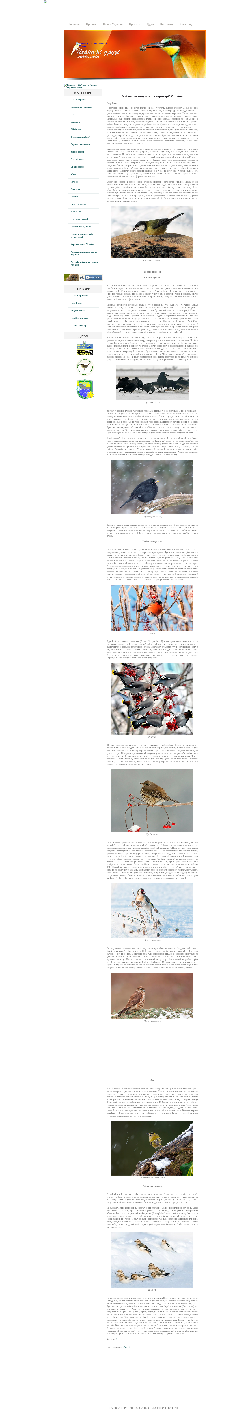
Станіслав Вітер (79, 325)
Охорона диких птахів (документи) (82, 235)
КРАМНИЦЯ (173, 1408)
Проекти (134, 24)
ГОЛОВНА (114, 1408)
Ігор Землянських (79, 318)
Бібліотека (76, 129)
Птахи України (113, 24)
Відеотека (75, 122)
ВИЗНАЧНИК (142, 1408)
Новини (74, 196)
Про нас (91, 24)
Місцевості (76, 211)
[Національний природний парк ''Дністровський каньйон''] (85, 398)
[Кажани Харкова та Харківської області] (85, 354)
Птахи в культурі (79, 219)
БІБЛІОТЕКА (158, 1408)
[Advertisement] (133, 8)
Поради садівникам (80, 144)
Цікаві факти (77, 167)
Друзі (150, 24)
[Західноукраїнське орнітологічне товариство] (85, 375)
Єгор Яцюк (76, 303)
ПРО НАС (128, 1408)
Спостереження (78, 204)
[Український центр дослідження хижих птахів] (85, 349)
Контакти (166, 24)
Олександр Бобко (79, 295)
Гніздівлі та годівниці (81, 107)
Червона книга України (82, 244)
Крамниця (186, 24)
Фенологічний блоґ (80, 137)
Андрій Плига (78, 310)
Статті (74, 114)
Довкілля (75, 189)
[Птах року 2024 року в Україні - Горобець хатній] (83, 87)
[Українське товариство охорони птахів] (84, 343)
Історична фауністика (81, 226)
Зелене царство (78, 152)
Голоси (74, 182)
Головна (74, 24)
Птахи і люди (77, 159)
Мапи (73, 174)
